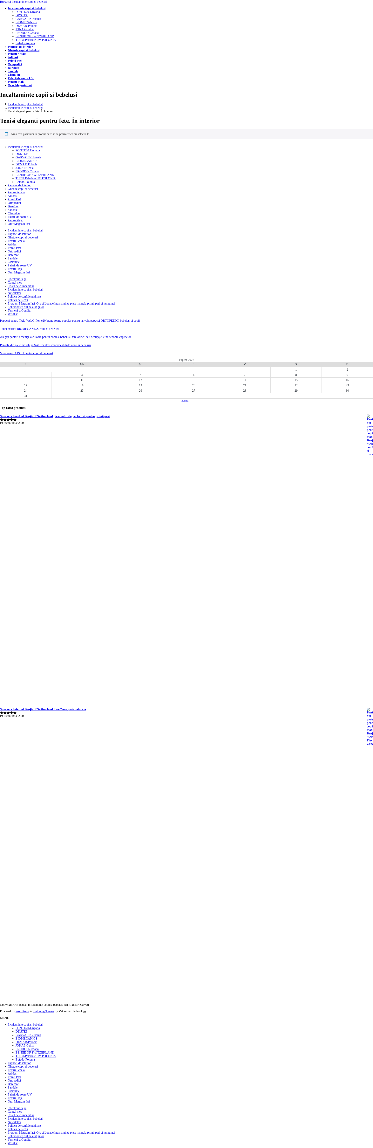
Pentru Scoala (16, 192)
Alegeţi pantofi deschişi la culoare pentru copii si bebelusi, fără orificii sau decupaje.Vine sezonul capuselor (65, 337)
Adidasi (12, 195)
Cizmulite (14, 213)
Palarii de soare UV (20, 216)
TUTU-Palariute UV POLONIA (36, 39)
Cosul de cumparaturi (21, 286)
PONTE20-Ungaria (28, 11)
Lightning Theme (43, 1011)
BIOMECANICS (26, 22)
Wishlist (12, 314)
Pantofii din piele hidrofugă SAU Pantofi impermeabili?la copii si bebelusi (45, 345)
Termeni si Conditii (19, 310)
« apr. (185, 400)
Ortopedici (14, 202)
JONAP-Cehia (25, 29)
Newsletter (14, 293)
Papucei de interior (19, 185)
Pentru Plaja (15, 220)
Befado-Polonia (25, 43)
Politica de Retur (18, 300)
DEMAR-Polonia (26, 25)
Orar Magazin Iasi (19, 223)
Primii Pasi (14, 199)
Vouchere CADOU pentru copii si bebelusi (26, 353)
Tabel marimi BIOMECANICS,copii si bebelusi (29, 328)
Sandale (12, 209)
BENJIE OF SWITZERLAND (35, 36)
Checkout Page (17, 279)
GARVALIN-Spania (28, 18)
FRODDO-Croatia (27, 32)
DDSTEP (22, 15)
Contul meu (15, 282)
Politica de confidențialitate (24, 296)
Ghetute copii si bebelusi (23, 188)
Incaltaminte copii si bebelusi (25, 146)
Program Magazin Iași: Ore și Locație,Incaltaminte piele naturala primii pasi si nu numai (61, 303)
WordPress (22, 1011)
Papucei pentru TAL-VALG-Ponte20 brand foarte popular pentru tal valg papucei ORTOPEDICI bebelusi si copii (70, 320)
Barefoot (13, 206)
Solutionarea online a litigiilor (26, 307)
